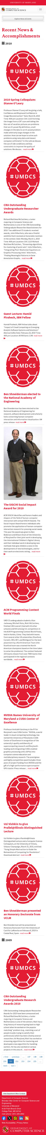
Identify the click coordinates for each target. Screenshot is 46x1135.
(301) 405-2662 (18, 1113)
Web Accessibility (8, 1122)
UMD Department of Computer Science (18, 9)
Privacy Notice (22, 1122)
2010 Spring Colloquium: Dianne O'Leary (20, 101)
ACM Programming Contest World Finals (21, 611)
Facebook (4, 1118)
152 (16, 1061)
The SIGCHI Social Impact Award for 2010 (20, 506)
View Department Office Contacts (14, 1093)
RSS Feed (27, 1118)
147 (28, 1057)
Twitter (10, 1118)
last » (13, 1065)
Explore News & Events (23, 19)
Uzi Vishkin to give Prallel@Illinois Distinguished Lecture (23, 827)
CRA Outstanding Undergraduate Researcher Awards (21, 208)
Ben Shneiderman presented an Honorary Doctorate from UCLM (22, 914)
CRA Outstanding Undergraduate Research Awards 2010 (20, 999)
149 (40, 1057)
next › (5, 1065)
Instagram (15, 1118)
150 (4, 1061)
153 (22, 1061)
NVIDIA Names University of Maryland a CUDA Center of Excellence (22, 718)
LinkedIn (21, 1118)
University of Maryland (23, 3)
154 (28, 1061)
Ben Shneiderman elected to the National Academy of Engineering (22, 397)
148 (34, 1057)
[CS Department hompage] (23, 1128)
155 (34, 1061)
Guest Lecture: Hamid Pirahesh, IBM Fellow (18, 315)
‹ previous (15, 1057)
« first (5, 1057)
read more (27, 149)
